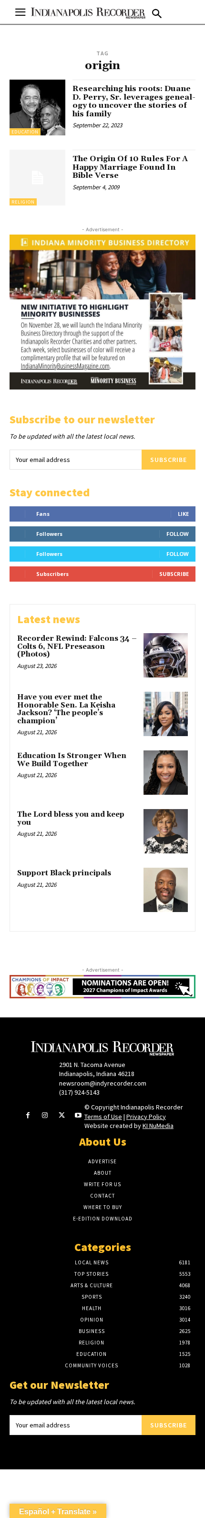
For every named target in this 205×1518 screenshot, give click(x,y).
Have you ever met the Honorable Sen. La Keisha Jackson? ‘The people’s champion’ (66, 709)
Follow (177, 533)
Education (25, 132)
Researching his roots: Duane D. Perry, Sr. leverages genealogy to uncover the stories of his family (133, 101)
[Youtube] (78, 1116)
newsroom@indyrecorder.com (102, 1083)
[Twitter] (62, 1116)
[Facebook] (28, 1116)
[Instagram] (45, 1116)
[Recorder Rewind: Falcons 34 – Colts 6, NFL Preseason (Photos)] (166, 655)
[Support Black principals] (166, 890)
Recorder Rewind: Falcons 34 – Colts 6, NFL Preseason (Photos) (77, 646)
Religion (23, 202)
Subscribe (168, 459)
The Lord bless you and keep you (70, 818)
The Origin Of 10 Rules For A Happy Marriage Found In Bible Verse (130, 167)
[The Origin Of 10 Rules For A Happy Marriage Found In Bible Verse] (37, 177)
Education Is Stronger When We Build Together (71, 760)
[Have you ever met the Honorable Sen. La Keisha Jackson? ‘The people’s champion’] (166, 714)
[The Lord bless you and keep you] (166, 831)
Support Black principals (64, 873)
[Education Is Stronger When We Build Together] (166, 772)
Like (183, 513)
